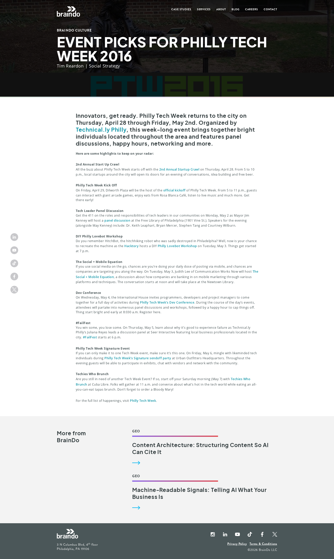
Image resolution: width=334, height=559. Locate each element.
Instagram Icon (209, 534)
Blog (235, 9)
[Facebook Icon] (14, 276)
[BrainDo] (68, 11)
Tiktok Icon (246, 534)
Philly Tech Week (143, 401)
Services (204, 9)
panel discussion (117, 220)
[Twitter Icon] (14, 290)
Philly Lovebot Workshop (177, 246)
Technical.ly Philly (101, 129)
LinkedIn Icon (222, 534)
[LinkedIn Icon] (14, 237)
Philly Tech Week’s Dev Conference (167, 302)
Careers (251, 9)
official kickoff (174, 190)
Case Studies (181, 9)
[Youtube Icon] (14, 250)
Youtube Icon (234, 534)
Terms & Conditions (263, 544)
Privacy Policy (237, 544)
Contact (270, 9)
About (221, 9)
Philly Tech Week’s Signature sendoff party (137, 358)
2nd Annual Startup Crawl (179, 169)
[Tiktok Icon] (14, 263)
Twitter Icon (271, 534)
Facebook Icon (259, 534)
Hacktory (131, 246)
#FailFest (90, 337)
